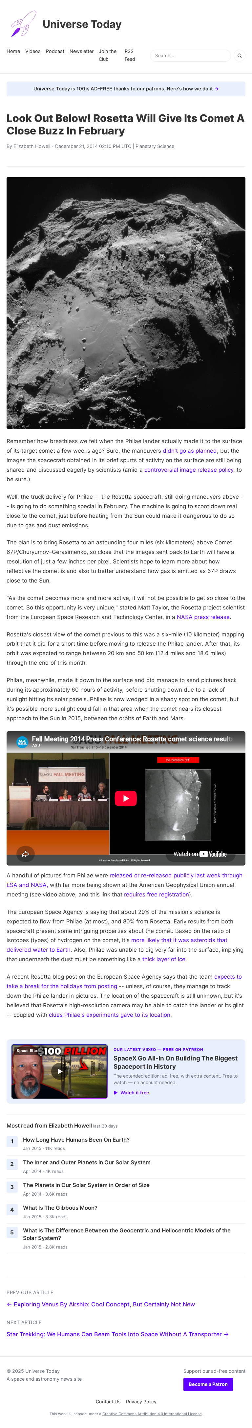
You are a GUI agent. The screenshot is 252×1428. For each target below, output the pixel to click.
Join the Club (107, 55)
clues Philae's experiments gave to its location (109, 1015)
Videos (33, 51)
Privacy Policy (141, 1401)
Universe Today (82, 24)
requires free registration (156, 894)
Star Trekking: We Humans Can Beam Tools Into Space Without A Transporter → (118, 1334)
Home (13, 51)
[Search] (239, 55)
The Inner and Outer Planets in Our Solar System (87, 1162)
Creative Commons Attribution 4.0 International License (152, 1414)
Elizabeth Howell (31, 146)
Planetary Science (155, 146)
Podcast (55, 51)
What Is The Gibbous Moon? (60, 1207)
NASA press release (203, 617)
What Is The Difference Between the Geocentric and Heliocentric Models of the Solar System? (127, 1234)
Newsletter (82, 51)
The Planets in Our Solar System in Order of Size (86, 1185)
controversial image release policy (188, 469)
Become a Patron (208, 1384)
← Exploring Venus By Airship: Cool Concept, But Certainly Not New (101, 1304)
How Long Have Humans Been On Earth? (76, 1139)
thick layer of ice (163, 959)
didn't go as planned (190, 450)
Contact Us (108, 1401)
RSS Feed (130, 55)
